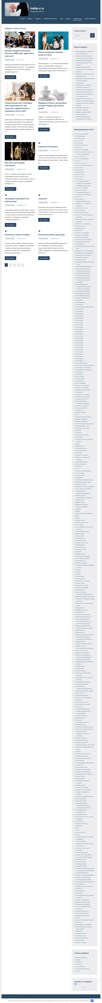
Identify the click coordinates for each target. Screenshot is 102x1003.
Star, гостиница (80, 210)
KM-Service (79, 176)
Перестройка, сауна (82, 702)
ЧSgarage (79, 922)
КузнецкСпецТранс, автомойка (85, 596)
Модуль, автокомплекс (82, 652)
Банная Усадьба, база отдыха (84, 423)
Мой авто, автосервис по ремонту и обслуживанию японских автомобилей (83, 657)
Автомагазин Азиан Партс (83, 255)
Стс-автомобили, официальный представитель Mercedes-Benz (85, 844)
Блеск (78, 444)
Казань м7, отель (81, 547)
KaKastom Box (80, 172)
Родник (78, 751)
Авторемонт (79, 309)
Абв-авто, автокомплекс (83, 224)
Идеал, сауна (80, 533)
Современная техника (50, 18)
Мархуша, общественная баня (85, 634)
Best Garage (79, 143)
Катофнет (79, 551)
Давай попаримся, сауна (83, 482)
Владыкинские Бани (82, 462)
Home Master (80, 167)
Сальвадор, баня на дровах (84, 774)
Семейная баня (80, 785)
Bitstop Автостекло (81, 145)
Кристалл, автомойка (82, 587)
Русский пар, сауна (81, 767)
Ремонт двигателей (81, 742)
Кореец (78, 574)
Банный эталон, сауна (82, 428)
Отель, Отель (80, 693)
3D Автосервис (80, 136)
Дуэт (77, 515)
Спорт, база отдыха (82, 823)
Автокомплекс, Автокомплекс (84, 250)
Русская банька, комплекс (83, 758)
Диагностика (80, 500)
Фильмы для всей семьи (83, 902)
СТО (77, 828)
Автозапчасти (80, 244)
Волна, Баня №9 (81, 464)
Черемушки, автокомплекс (84, 924)
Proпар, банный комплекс (83, 194)
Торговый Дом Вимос (82, 873)
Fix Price (78, 161)
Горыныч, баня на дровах (83, 471)
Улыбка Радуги (80, 891)
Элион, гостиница (81, 942)
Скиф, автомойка (81, 798)
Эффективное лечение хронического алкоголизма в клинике (84, 69)
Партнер (78, 700)
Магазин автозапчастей (83, 614)
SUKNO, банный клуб (82, 212)
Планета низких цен (82, 715)
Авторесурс (79, 311)
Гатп (77, 468)
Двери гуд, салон (81, 484)
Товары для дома (81, 864)
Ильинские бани (81, 540)
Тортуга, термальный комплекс (85, 875)
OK (92, 1000)
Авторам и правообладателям (85, 307)
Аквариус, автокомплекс (83, 390)
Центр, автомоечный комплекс (85, 920)
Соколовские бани (81, 814)
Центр (78, 917)
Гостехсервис (80, 473)
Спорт (61, 18)
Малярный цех (80, 632)
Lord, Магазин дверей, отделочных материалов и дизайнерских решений (83, 183)
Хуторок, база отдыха (82, 913)
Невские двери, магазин (83, 682)
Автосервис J (80, 360)
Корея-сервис (80, 576)
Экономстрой (80, 940)
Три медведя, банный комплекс (85, 882)
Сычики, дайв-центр (82, 852)
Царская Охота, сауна (82, 915)
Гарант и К (79, 466)
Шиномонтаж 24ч (81, 933)
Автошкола (79, 374)
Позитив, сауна (80, 718)
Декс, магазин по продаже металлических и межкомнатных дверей (83, 491)
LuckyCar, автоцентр (82, 188)
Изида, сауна (80, 536)
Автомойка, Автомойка (83, 291)
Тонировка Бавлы (81, 866)
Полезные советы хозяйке (17, 234)
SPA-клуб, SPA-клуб (81, 208)
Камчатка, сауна (81, 549)
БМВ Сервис (80, 446)
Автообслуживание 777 (83, 298)
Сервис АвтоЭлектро (82, 787)
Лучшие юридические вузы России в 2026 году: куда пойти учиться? (19, 53)
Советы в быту (77, 18)
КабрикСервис (80, 545)
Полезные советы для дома (51, 234)
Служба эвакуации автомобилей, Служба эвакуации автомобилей (83, 805)
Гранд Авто (79, 477)
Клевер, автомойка (81, 563)
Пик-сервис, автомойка (83, 704)
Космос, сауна (80, 583)
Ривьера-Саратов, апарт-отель (85, 745)
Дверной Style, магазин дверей (85, 486)
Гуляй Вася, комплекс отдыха (84, 480)
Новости (30, 18)
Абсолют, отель (80, 226)
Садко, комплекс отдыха (83, 771)
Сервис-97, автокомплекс (83, 789)
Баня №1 (78, 430)
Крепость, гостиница (82, 585)
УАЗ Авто (79, 888)
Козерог (78, 569)
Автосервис (79, 313)
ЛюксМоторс (80, 612)
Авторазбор (79, 304)
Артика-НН (79, 410)
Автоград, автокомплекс (83, 241)
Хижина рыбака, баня (82, 911)
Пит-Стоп (79, 706)
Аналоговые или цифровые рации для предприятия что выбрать (84, 63)
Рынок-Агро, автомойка (83, 769)
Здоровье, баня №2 (82, 522)
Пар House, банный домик (83, 697)
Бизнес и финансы (90, 18)
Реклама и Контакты (82, 740)
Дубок (78, 511)
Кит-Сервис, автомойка (83, 556)
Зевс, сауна (79, 524)
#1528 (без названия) (82, 134)
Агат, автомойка (81, 383)
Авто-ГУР (79, 230)
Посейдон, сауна (81, 724)
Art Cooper (79, 140)
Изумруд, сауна (80, 538)
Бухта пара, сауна (81, 448)
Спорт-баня (79, 821)
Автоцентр (79, 372)
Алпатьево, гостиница (82, 394)
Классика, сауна (81, 560)
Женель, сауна (80, 520)
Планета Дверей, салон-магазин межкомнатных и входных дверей (83, 711)
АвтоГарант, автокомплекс (84, 239)
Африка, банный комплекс (84, 417)
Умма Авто (79, 893)
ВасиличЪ (79, 453)
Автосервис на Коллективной (84, 365)
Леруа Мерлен (80, 608)
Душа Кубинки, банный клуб (84, 513)
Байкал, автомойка (81, 421)
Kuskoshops (79, 179)
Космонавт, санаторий (82, 581)
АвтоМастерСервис (82, 257)
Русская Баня (80, 760)
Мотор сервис (80, 666)
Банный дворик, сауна (82, 426)
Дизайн (68, 18)
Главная (22, 18)
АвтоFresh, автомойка (82, 232)
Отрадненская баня (82, 695)
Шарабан (79, 931)
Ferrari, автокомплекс (82, 158)
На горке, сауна (80, 670)
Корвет (78, 572)
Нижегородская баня (82, 684)
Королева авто (80, 578)
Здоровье (38, 18)
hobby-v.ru (37, 8)
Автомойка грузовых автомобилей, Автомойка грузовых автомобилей (83, 287)
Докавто (78, 509)
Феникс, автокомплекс (82, 899)
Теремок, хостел (81, 859)
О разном (42, 198)
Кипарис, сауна (80, 554)
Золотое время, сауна (82, 531)
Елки (77, 518)
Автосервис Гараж (81, 363)
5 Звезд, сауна (80, 138)
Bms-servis (79, 147)
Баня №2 (79, 432)
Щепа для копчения (82, 938)
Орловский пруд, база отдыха (84, 691)
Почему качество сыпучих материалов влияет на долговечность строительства (85, 87)
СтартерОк (79, 825)
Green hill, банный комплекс (84, 165)
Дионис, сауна (80, 502)
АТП (77, 414)
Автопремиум (80, 302)
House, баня (79, 170)
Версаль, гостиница (82, 455)
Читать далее (10, 77)
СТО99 (78, 834)
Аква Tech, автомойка (82, 385)
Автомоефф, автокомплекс (84, 266)
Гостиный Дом (80, 475)
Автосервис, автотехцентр (84, 369)
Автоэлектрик (80, 376)
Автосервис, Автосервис (83, 367)
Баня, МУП (79, 437)
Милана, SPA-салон (82, 650)
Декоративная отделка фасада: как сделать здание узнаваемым (85, 81)
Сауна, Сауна (80, 776)
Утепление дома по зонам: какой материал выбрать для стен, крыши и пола (84, 94)
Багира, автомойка (81, 419)
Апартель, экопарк (81, 408)
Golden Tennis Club (81, 163)
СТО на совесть (80, 832)
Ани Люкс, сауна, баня (82, 405)
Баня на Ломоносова (82, 435)
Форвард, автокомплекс (83, 904)
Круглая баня (80, 590)
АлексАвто (79, 392)
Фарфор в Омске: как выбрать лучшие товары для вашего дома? (52, 105)
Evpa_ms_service (81, 156)
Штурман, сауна (81, 935)
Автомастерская (81, 259)
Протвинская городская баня (84, 727)
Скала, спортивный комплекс (84, 796)
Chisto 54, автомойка (82, 149)
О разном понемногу (48, 146)
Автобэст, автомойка (82, 235)
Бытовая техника (81, 450)
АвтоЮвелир (80, 381)
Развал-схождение (81, 738)
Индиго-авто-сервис (82, 542)
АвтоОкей (79, 300)
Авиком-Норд (80, 228)
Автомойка (79, 282)
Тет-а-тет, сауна (81, 861)
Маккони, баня (80, 630)
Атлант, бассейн (81, 412)
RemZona (79, 197)
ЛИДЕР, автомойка (81, 610)
